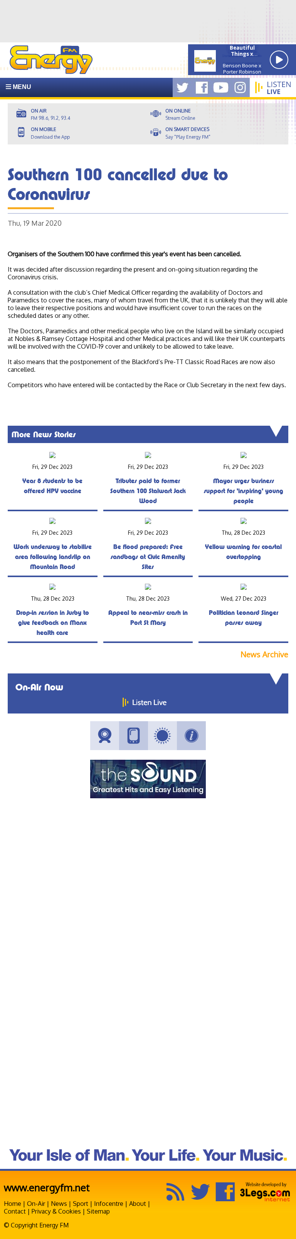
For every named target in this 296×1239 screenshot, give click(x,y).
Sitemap (98, 1211)
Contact (15, 1211)
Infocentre (108, 1203)
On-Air (36, 1203)
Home (12, 1203)
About (137, 1203)
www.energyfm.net (47, 1187)
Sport (80, 1203)
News (59, 1203)
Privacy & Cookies (56, 1211)
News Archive (264, 654)
